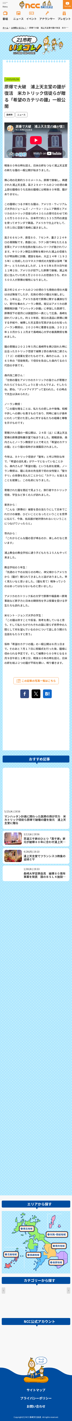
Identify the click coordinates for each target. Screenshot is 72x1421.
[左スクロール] (3, 1290)
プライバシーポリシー (36, 1398)
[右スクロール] (68, 1290)
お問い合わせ (36, 1406)
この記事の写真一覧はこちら (39, 680)
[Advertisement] (36, 1037)
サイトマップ (36, 1390)
